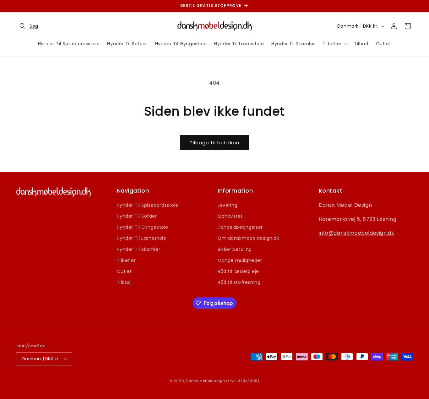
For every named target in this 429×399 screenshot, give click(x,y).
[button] (27, 26)
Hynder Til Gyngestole (143, 227)
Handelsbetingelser (240, 227)
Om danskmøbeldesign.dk (248, 238)
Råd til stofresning (239, 282)
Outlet (124, 271)
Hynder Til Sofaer (137, 216)
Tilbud (124, 282)
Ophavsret (230, 216)
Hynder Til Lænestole (141, 238)
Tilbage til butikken (214, 142)
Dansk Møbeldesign (205, 380)
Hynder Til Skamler (138, 249)
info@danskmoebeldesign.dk (356, 233)
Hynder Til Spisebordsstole (148, 205)
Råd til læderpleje (238, 271)
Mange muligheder (240, 260)
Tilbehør (126, 260)
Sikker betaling (235, 249)
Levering (227, 205)
